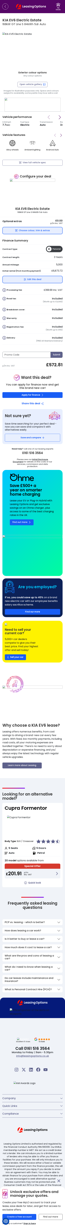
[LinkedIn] (31, 1070)
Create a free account (19, 1216)
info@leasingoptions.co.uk (32, 1056)
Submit (56, 354)
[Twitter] (24, 1070)
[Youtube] (45, 1070)
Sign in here (29, 1223)
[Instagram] (16, 1070)
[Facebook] (38, 1070)
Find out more (50, 1216)
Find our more (32, 611)
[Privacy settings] (5, 1221)
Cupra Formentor (26, 808)
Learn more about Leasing (22, 765)
